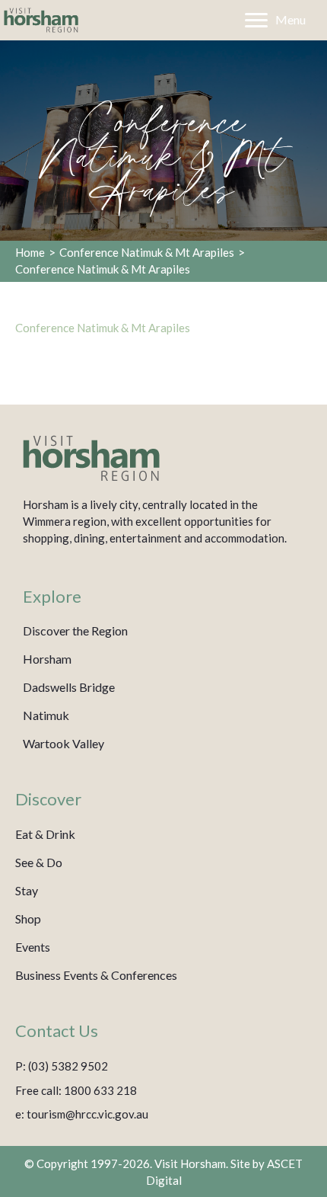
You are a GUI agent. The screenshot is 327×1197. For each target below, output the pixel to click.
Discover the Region (75, 630)
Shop (28, 918)
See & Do (38, 862)
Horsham (47, 658)
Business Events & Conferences (96, 975)
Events (32, 946)
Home (30, 252)
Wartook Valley (63, 743)
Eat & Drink (45, 834)
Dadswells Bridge (69, 687)
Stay (26, 890)
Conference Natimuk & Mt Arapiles (146, 252)
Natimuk (46, 715)
